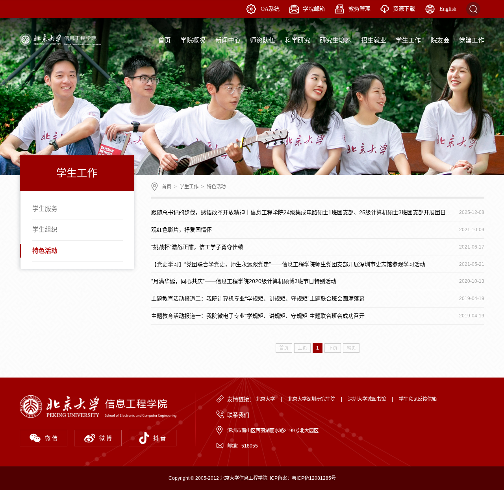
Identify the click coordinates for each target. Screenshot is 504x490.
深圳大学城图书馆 (367, 399)
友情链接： (241, 399)
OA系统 (270, 9)
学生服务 (44, 208)
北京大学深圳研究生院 (311, 399)
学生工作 (189, 187)
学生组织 (44, 229)
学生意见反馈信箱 (418, 399)
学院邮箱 (314, 9)
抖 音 (159, 438)
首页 (166, 187)
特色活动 (44, 250)
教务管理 (359, 9)
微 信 (51, 438)
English (447, 9)
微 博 (105, 438)
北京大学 (265, 399)
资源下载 (404, 9)
